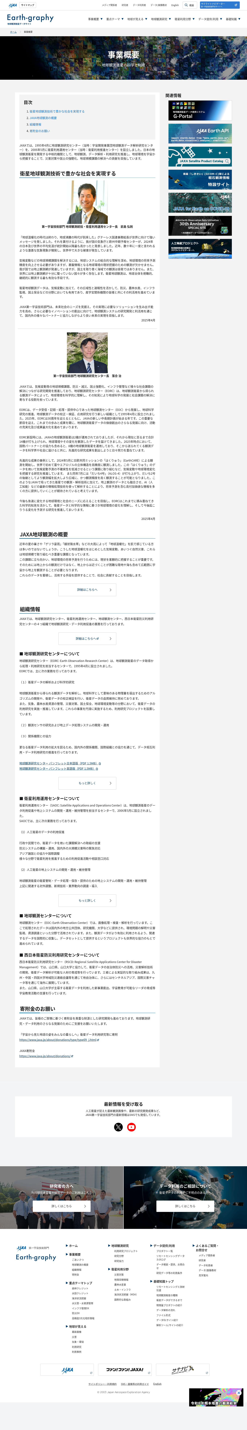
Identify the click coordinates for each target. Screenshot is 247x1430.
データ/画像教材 (159, 5)
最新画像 (76, 1331)
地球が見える (135, 19)
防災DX (76, 1313)
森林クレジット (80, 1288)
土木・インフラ (122, 1289)
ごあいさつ (78, 1259)
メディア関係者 (109, 5)
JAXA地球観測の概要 (43, 118)
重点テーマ (113, 19)
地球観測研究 (159, 19)
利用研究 (76, 1346)
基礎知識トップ (164, 1281)
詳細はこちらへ (87, 589)
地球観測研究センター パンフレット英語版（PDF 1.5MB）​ (57, 768)
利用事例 (76, 1351)
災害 (74, 1337)
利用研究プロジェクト (126, 1251)
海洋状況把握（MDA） (126, 1294)
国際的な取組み (122, 1299)
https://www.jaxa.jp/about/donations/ (45, 1056)
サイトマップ (27, 5)
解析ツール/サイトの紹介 (169, 1325)
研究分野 (119, 1256)
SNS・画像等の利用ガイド (135, 1384)
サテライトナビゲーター (213, 5)
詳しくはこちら (62, 1206)
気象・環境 (78, 1341)
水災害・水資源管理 (82, 1303)
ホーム (13, 31)
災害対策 (119, 1274)
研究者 (125, 5)
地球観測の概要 (80, 1264)
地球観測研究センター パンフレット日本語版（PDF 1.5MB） (58, 763)
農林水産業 (120, 1284)
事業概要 (93, 19)
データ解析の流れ (165, 1310)
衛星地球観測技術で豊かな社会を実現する (57, 111)
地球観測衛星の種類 (167, 1295)
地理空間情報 (121, 1279)
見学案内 (203, 1275)
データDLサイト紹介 (167, 1320)
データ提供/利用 (208, 19)
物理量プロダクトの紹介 (169, 1305)
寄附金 (75, 1274)
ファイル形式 (163, 1315)
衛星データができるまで (169, 1300)
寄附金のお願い (39, 131)
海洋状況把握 (79, 1298)
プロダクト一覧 (164, 1251)
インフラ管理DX (80, 1308)
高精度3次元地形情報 (83, 1318)
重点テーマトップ (80, 1283)
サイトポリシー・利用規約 (102, 1384)
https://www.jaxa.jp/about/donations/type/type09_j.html (57, 1039)
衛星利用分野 (183, 19)
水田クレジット (80, 1293)
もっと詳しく (87, 783)
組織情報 (35, 124)
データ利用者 (139, 5)
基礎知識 (231, 19)
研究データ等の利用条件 (169, 1273)
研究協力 (119, 1261)
